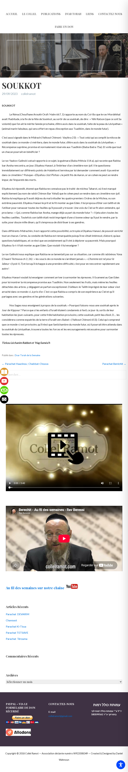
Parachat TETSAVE (17, 632)
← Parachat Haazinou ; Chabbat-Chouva (25, 363)
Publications (50, 14)
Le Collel (29, 14)
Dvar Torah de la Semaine (27, 355)
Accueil (12, 14)
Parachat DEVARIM (17, 614)
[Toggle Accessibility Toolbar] (121, 765)
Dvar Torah (73, 14)
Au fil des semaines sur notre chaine (35, 588)
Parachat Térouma (16, 638)
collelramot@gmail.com (60, 716)
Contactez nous (110, 14)
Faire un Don (64, 26)
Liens (90, 14)
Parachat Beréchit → (114, 363)
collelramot (28, 94)
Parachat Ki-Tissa (16, 626)
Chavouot (11, 620)
